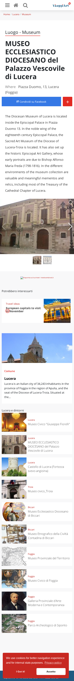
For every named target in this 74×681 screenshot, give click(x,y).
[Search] (25, 5)
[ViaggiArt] (16, 5)
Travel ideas (13, 303)
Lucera (15, 14)
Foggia (31, 553)
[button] (70, 226)
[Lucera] (37, 348)
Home (6, 14)
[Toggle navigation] (7, 5)
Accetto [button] (51, 671)
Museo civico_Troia (40, 491)
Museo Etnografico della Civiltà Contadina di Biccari (48, 536)
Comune (9, 371)
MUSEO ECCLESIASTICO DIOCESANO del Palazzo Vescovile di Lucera (43, 446)
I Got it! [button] (20, 671)
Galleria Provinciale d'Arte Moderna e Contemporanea (46, 603)
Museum (26, 14)
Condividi (32, 101)
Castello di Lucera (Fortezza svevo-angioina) (46, 469)
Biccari (31, 507)
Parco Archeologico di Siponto (47, 625)
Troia (30, 486)
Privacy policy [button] (53, 662)
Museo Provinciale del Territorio (49, 558)
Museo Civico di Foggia (43, 580)
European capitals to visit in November (23, 309)
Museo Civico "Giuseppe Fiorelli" (49, 424)
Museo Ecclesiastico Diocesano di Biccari (48, 513)
